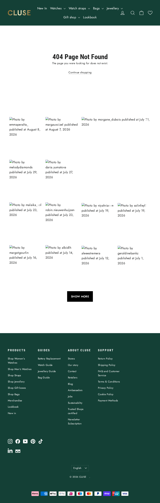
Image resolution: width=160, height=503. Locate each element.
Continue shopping (80, 72)
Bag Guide (44, 377)
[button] (150, 13)
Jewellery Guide (47, 371)
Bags (97, 8)
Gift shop (70, 17)
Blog (70, 384)
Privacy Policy (105, 388)
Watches (56, 8)
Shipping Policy (106, 365)
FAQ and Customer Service (109, 373)
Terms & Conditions (109, 381)
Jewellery (113, 8)
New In (42, 8)
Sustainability (75, 403)
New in (12, 413)
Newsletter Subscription (75, 421)
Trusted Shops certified (76, 411)
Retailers (72, 377)
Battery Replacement (49, 358)
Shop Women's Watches (16, 361)
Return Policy (105, 358)
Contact (72, 371)
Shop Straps (14, 375)
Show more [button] (80, 296)
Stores (71, 358)
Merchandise (15, 400)
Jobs (70, 396)
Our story (73, 365)
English (77, 468)
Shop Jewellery (16, 381)
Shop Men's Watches (19, 369)
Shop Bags (14, 394)
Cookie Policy (106, 394)
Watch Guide (45, 365)
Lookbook (90, 17)
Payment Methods (108, 400)
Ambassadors (75, 390)
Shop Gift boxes (17, 388)
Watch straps (78, 8)
